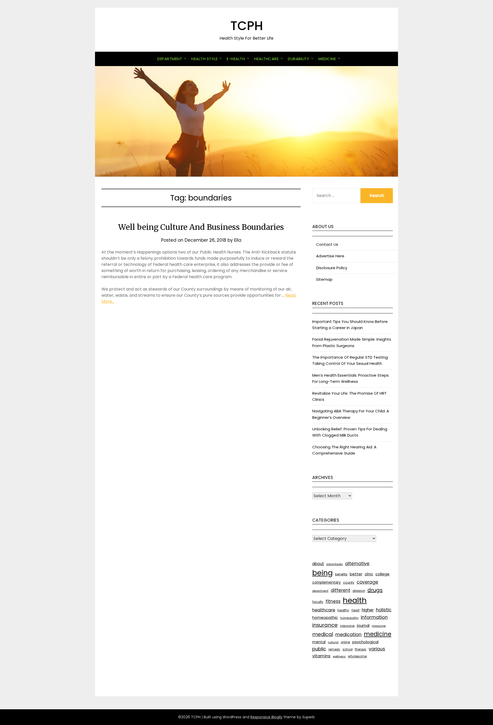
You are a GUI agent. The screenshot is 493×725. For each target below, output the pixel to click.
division (359, 590)
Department (169, 58)
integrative (347, 626)
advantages (334, 564)
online (345, 642)
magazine (379, 626)
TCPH (246, 25)
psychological (365, 642)
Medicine (327, 58)
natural (333, 642)
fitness (333, 601)
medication (348, 634)
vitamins (321, 656)
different (340, 590)
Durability (298, 58)
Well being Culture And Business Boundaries (201, 227)
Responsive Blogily (266, 717)
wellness (339, 656)
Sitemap (324, 279)
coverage (367, 582)
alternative (357, 563)
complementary (326, 582)
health (355, 600)
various (377, 649)
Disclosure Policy (331, 267)
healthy (343, 610)
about (318, 563)
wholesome (357, 656)
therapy (360, 649)
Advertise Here (330, 256)
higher (368, 610)
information (374, 617)
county (348, 582)
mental (319, 642)
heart (355, 610)
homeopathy (349, 618)
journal (363, 625)
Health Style (204, 58)
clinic (369, 574)
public (319, 649)
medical (322, 634)
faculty (317, 602)
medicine (377, 634)
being (322, 573)
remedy (334, 649)
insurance (325, 625)
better (356, 574)
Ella (237, 240)
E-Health (236, 58)
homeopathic (325, 617)
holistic (384, 610)
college (382, 574)
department (320, 591)
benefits (341, 574)
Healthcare (266, 58)
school (348, 649)
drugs (375, 590)
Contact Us (327, 244)
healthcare (323, 610)
